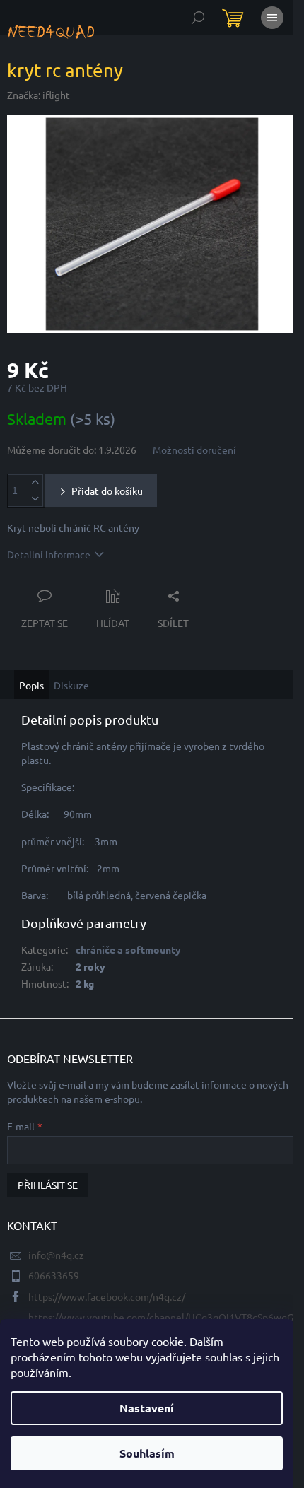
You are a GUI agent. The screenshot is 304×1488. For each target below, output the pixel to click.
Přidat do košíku (107, 490)
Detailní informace (48, 554)
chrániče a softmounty (128, 949)
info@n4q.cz (56, 1254)
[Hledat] (198, 18)
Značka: (38, 94)
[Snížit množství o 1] (35, 499)
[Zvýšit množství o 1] (35, 482)
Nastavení (146, 1407)
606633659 (53, 1275)
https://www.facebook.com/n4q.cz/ (106, 1296)
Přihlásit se (48, 1184)
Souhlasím (147, 1453)
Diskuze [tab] (71, 685)
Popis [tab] (31, 685)
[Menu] (272, 18)
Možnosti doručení (194, 449)
